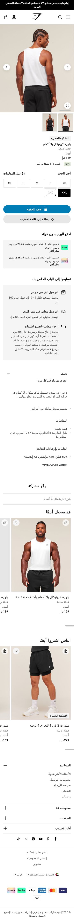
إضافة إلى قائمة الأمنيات (34, 219)
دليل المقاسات (12, 173)
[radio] (65, 122)
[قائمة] (68, 17)
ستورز (37, 863)
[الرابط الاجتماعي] (55, 839)
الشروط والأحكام (37, 852)
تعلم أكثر (54, 251)
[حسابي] (14, 17)
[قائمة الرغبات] (16, 522)
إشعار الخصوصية (37, 858)
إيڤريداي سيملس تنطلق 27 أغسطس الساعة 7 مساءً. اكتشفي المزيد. (37, 4)
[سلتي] (5, 17)
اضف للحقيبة (34, 209)
